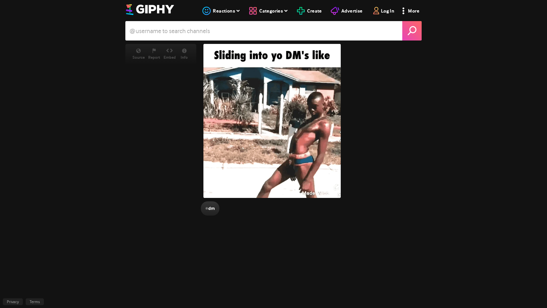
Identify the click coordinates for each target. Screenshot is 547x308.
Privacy (13, 301)
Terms (35, 301)
